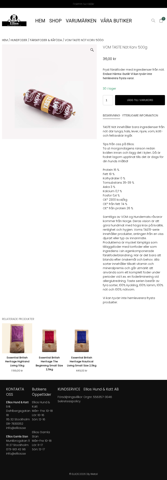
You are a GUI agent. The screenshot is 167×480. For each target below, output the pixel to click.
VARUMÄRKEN (81, 21)
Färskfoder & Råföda (46, 40)
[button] (93, 48)
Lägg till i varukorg (140, 100)
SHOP (55, 21)
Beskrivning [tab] (111, 115)
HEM (40, 21)
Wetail (94, 474)
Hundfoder (19, 40)
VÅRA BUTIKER (116, 21)
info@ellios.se (16, 428)
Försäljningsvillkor (70, 397)
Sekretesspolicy (69, 401)
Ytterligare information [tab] (140, 115)
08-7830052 (14, 424)
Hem (5, 40)
